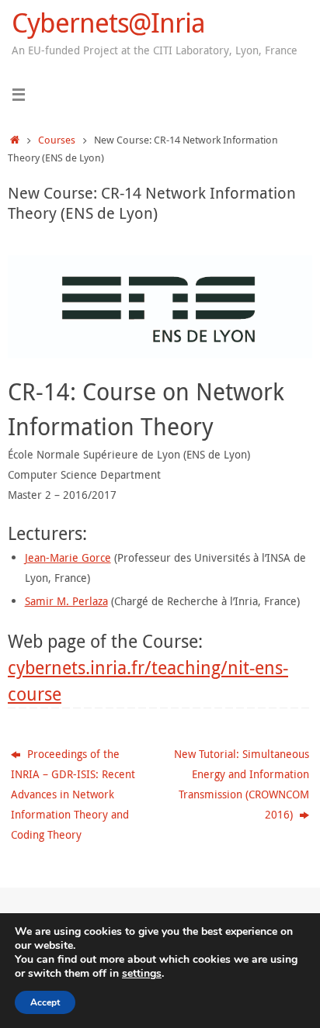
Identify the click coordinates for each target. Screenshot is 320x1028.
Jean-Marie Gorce (68, 557)
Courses (56, 140)
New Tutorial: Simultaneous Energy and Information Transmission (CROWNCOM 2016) (241, 784)
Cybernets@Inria (108, 23)
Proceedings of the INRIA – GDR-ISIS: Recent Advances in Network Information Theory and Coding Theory (73, 794)
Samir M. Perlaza (66, 601)
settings (142, 974)
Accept (45, 1002)
